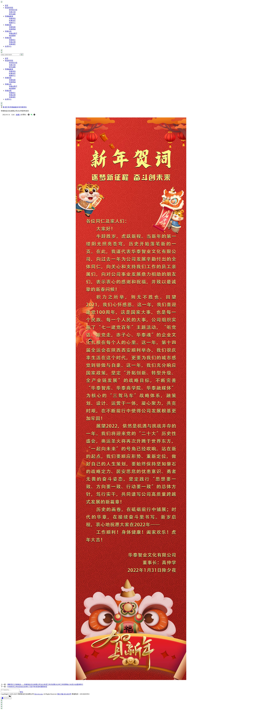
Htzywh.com (38, 694)
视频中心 (12, 23)
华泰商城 (12, 29)
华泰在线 (8, 38)
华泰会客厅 (13, 33)
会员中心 (8, 46)
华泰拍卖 (8, 25)
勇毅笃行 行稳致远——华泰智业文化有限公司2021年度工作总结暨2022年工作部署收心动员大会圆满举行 (45, 684)
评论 (21, 692)
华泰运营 (12, 42)
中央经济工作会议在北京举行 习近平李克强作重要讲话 (27, 686)
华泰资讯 (12, 18)
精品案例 (12, 35)
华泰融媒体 (9, 16)
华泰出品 (8, 31)
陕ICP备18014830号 (64, 694)
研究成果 (12, 14)
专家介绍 (12, 12)
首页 (6, 5)
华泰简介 (12, 40)
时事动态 (12, 20)
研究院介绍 (13, 10)
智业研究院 (9, 7)
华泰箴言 (12, 44)
